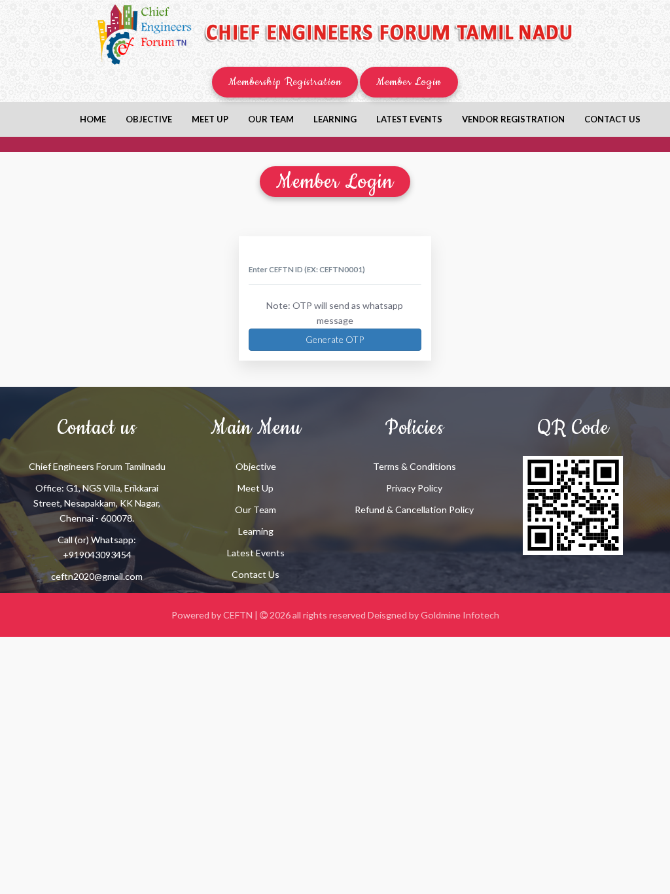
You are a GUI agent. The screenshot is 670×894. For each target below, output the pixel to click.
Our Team (271, 119)
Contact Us (255, 574)
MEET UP (210, 119)
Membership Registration (285, 82)
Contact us (612, 119)
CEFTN (238, 614)
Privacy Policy (414, 487)
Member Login (409, 82)
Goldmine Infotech (460, 614)
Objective (149, 119)
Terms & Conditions (414, 466)
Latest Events (409, 119)
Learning (335, 119)
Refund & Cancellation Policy (414, 509)
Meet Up (255, 487)
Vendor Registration (513, 119)
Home (93, 119)
